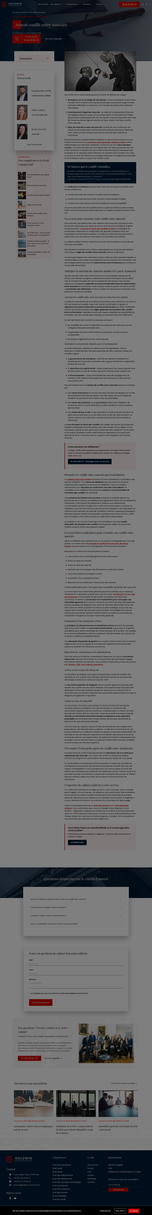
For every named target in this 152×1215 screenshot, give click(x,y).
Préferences (105, 1211)
